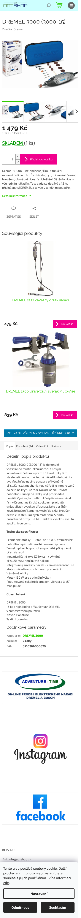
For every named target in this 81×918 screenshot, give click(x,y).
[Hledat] (48, 5)
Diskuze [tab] (56, 446)
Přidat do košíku (41, 159)
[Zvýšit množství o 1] (17, 156)
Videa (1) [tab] (42, 446)
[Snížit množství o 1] (17, 161)
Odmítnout (20, 907)
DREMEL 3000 (33, 635)
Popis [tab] (9, 446)
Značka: (13, 29)
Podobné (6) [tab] (24, 446)
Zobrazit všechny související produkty (40, 433)
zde (6, 882)
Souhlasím (57, 907)
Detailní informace (14, 196)
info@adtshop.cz (20, 859)
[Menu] (71, 5)
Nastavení (38, 893)
